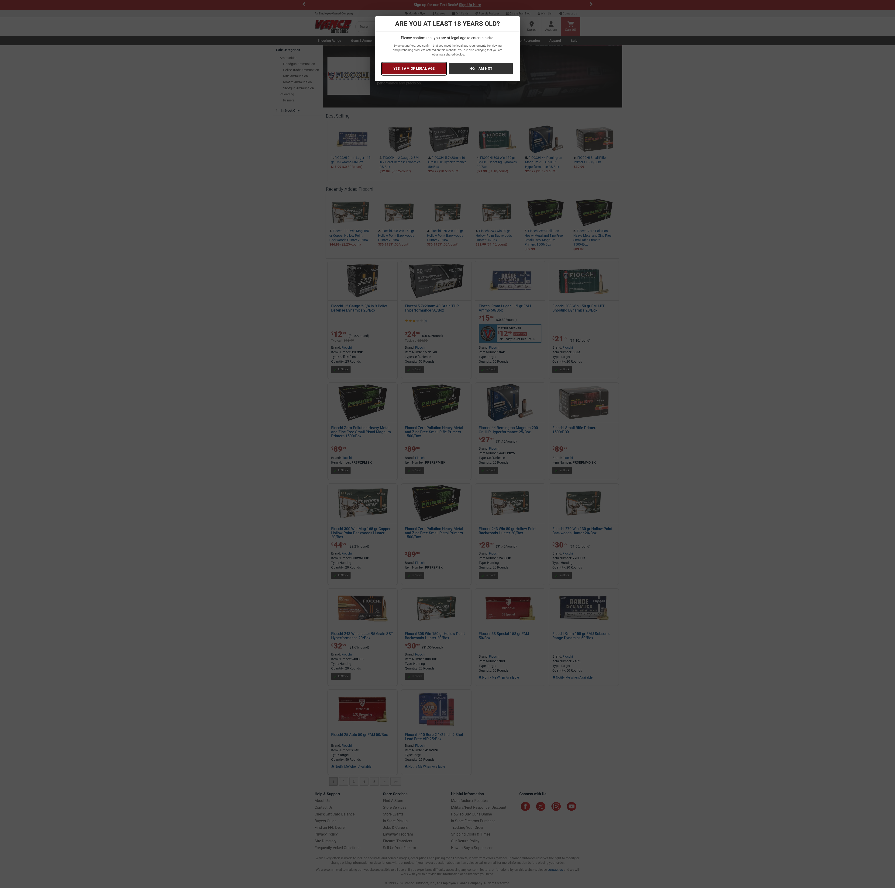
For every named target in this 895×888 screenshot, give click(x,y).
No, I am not (480, 68)
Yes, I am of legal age (414, 68)
